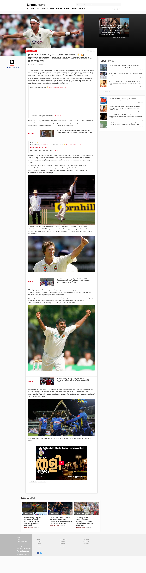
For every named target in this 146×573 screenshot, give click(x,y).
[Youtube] (120, 9)
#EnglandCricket (71, 145)
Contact (19, 546)
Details (39, 546)
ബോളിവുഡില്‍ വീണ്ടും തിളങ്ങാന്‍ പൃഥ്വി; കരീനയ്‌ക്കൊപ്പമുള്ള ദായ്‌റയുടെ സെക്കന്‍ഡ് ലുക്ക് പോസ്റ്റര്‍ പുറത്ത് (125, 116)
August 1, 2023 (58, 150)
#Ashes (80, 145)
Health (39, 543)
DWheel (39, 541)
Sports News (33, 481)
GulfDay (62, 546)
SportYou (62, 543)
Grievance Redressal (24, 548)
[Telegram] (117, 9)
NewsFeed (86, 543)
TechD (38, 539)
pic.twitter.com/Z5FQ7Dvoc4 (38, 147)
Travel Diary (63, 539)
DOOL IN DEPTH (35, 8)
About (19, 537)
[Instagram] (115, 9)
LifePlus (62, 541)
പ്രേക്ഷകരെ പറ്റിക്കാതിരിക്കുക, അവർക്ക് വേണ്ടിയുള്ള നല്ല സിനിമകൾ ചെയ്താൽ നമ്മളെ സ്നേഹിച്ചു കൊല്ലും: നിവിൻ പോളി (125, 83)
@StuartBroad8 (45, 145)
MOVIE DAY (67, 8)
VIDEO (52, 8)
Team (18, 539)
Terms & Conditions (23, 544)
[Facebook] (110, 9)
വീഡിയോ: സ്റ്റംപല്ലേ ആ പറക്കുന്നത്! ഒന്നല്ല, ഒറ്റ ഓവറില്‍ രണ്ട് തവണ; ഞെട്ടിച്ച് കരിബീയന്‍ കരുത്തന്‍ (32, 521)
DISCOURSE (59, 8)
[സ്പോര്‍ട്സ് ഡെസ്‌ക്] (12, 62)
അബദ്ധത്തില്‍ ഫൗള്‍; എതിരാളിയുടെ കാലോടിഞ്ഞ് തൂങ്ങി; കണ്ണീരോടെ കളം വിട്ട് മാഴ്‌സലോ (73, 380)
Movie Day (86, 541)
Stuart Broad (42, 481)
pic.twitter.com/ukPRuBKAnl (57, 87)
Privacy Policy (22, 542)
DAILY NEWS (44, 8)
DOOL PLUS (82, 8)
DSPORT (74, 8)
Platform (86, 539)
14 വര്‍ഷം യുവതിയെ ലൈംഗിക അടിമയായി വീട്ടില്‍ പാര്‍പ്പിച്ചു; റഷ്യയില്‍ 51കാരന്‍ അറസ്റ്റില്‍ (74, 131)
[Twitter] (112, 9)
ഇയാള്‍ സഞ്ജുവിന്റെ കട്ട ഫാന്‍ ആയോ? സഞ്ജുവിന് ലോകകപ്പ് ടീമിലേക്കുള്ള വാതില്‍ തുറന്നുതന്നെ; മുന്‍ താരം (73, 280)
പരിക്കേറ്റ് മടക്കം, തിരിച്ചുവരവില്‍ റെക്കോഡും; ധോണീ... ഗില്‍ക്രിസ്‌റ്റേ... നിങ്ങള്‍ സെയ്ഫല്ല (84, 521)
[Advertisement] (61, 106)
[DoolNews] (35, 5)
